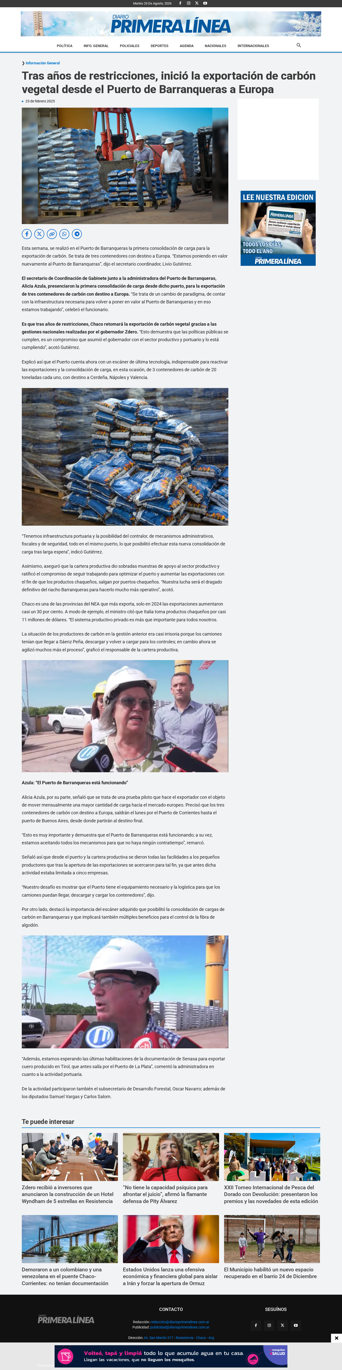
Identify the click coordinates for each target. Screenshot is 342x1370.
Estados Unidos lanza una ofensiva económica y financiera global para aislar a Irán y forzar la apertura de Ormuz (170, 1276)
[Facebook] (180, 3)
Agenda (187, 46)
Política (64, 46)
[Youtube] (205, 3)
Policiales (129, 46)
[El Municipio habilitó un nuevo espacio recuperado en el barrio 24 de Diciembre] (272, 1239)
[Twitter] (197, 3)
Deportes (159, 46)
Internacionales (253, 46)
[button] (299, 46)
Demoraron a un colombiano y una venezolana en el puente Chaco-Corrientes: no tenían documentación (65, 1276)
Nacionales (215, 46)
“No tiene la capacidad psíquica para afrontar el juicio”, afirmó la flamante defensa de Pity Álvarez (165, 1194)
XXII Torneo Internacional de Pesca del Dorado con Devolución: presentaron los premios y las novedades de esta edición (271, 1194)
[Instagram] (188, 3)
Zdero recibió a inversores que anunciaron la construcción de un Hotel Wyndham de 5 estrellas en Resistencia (67, 1194)
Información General (43, 63)
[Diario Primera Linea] (171, 24)
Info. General (96, 46)
